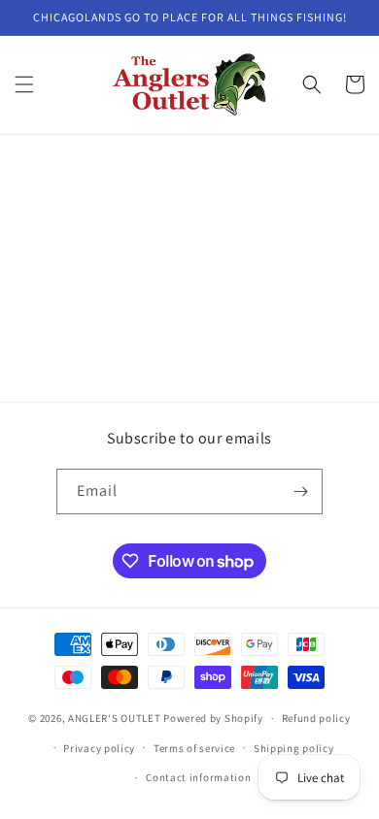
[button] (24, 84)
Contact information (198, 777)
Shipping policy (294, 748)
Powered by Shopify (213, 718)
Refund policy (316, 718)
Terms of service (194, 748)
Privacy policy (99, 748)
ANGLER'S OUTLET (114, 718)
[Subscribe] (300, 491)
